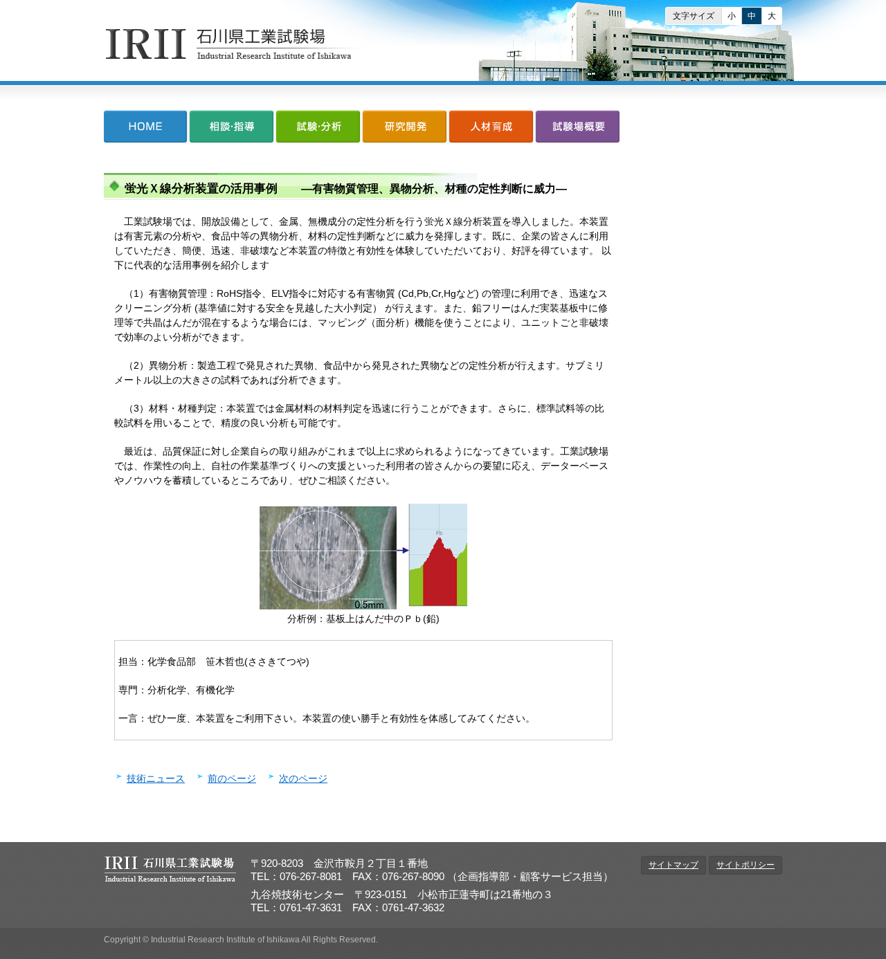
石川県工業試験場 (236, 44)
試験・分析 (318, 129)
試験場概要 (577, 129)
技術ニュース (156, 778)
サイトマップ (673, 865)
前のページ (232, 778)
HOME (146, 129)
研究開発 (404, 129)
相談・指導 (231, 129)
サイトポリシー (745, 865)
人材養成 (491, 129)
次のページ (303, 778)
